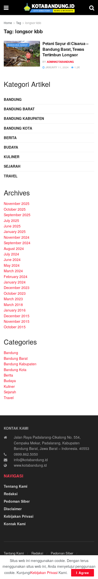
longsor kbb (33, 23)
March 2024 (13, 270)
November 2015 (16, 321)
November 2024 (16, 237)
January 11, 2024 (57, 67)
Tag (18, 23)
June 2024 (12, 259)
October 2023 (15, 293)
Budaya (11, 147)
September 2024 (17, 242)
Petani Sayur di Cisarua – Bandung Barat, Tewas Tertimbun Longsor (65, 49)
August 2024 (14, 248)
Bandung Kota (18, 128)
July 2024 (11, 253)
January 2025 (15, 231)
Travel (11, 175)
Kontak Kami (15, 523)
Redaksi (11, 493)
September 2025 (17, 214)
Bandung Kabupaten (24, 118)
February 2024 (15, 276)
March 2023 (13, 298)
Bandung (13, 99)
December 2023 (16, 287)
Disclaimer (13, 508)
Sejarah (12, 166)
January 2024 (15, 281)
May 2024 (12, 265)
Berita (10, 137)
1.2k (77, 67)
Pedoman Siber (17, 501)
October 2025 (15, 209)
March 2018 (13, 304)
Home (8, 23)
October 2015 (15, 326)
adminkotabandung (60, 62)
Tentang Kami (15, 486)
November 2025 (16, 203)
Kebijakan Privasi (18, 516)
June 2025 (12, 225)
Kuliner (11, 156)
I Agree (82, 572)
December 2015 (16, 315)
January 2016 (15, 310)
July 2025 (11, 220)
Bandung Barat (18, 45)
